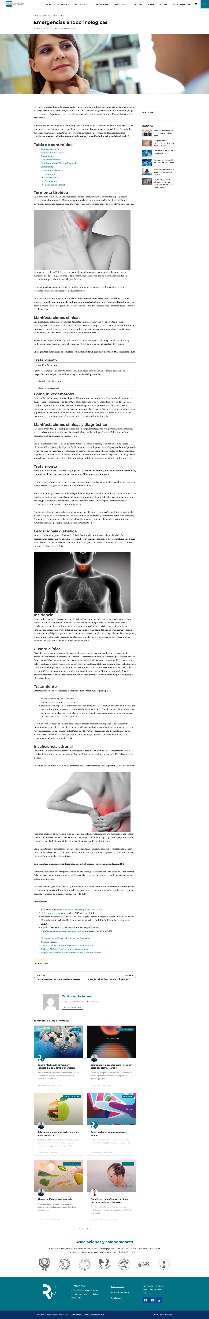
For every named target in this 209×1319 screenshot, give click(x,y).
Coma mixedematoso (51, 159)
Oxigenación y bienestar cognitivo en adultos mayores (164, 143)
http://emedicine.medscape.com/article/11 (61, 931)
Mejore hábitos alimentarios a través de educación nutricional (71, 952)
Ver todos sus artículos (72, 1007)
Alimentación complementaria (54, 1199)
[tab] (85, 370)
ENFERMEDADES (120, 4)
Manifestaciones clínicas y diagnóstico (59, 163)
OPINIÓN (150, 4)
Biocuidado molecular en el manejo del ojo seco (163, 133)
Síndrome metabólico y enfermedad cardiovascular (65, 938)
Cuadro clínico (52, 177)
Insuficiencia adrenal (55, 184)
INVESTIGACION (101, 4)
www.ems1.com (57, 913)
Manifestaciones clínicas (53, 152)
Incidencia (50, 174)
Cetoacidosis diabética (52, 170)
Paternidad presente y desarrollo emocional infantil (164, 172)
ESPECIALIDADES (81, 4)
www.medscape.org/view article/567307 (84, 909)
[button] (205, 4)
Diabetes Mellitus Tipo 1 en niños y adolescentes (64, 949)
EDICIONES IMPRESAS (181, 4)
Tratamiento (47, 156)
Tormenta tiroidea (50, 148)
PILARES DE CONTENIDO (56, 4)
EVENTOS (163, 4)
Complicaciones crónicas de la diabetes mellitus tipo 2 (67, 945)
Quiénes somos (117, 1287)
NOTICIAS (138, 4)
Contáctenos (116, 1298)
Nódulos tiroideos (49, 941)
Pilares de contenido (120, 1292)
